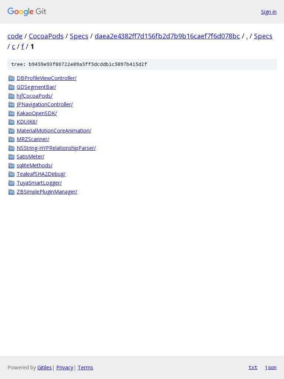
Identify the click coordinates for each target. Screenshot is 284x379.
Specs (79, 35)
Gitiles (44, 367)
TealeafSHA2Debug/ (41, 173)
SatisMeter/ (30, 156)
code (15, 35)
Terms (85, 367)
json (271, 367)
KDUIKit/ (27, 121)
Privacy (64, 367)
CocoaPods (46, 35)
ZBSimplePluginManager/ (47, 191)
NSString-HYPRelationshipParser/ (56, 147)
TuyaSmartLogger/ (39, 182)
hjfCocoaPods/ (35, 95)
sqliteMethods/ (35, 165)
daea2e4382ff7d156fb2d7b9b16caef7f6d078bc (167, 35)
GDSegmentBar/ (36, 86)
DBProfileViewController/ (47, 77)
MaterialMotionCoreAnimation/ (54, 130)
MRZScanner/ (33, 138)
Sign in (269, 11)
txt (252, 367)
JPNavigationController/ (45, 104)
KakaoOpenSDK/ (37, 113)
